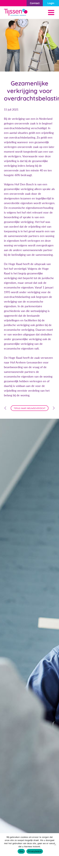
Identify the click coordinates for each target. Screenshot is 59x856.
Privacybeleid (34, 851)
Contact (35, 3)
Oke (21, 851)
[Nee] (55, 844)
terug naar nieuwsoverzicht (29, 408)
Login (51, 3)
